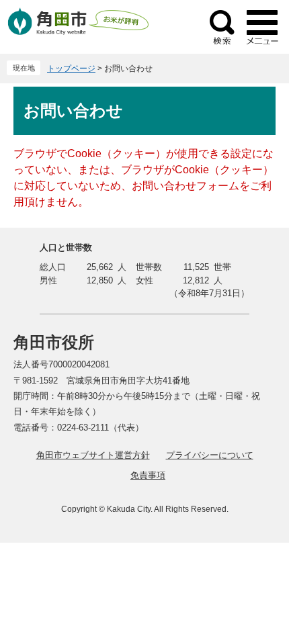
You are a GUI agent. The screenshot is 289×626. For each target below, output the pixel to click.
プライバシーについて (209, 455)
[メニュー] (262, 27)
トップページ (71, 68)
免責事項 (147, 475)
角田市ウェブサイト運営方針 (93, 455)
